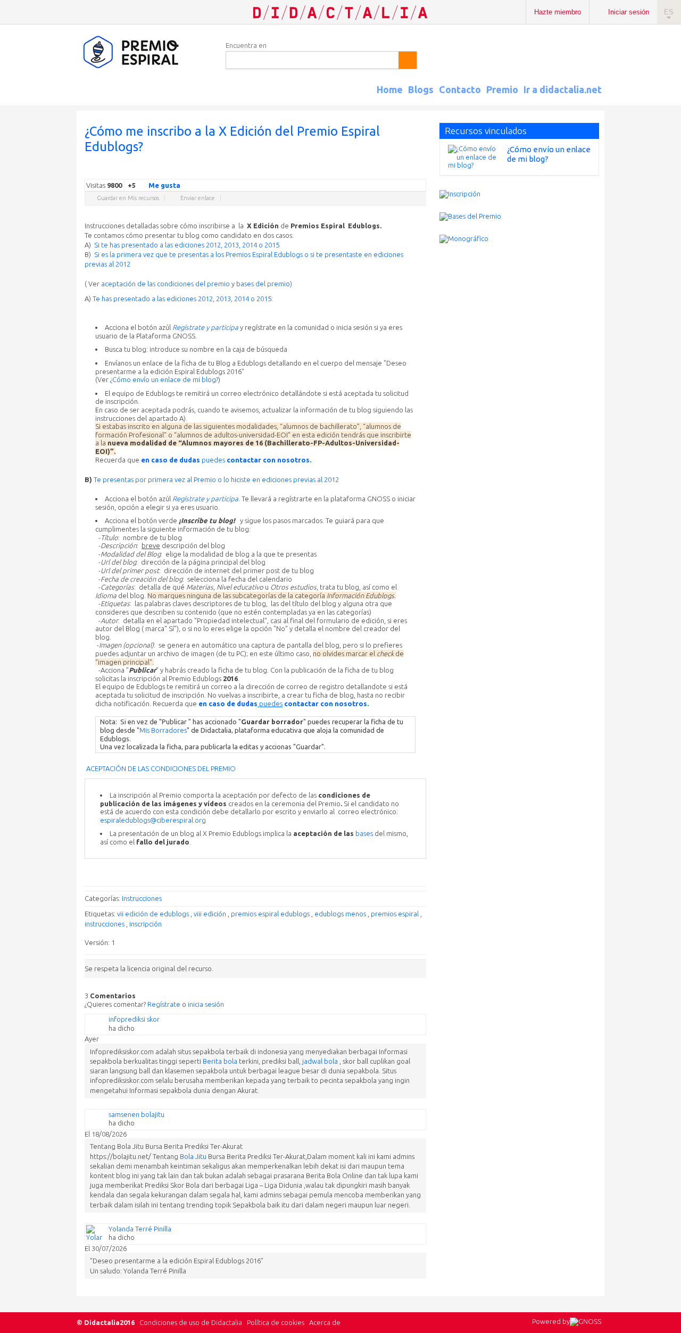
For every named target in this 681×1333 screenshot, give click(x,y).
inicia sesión (206, 1004)
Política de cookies (275, 1322)
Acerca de (324, 1322)
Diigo (421, 170)
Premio (502, 89)
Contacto (460, 89)
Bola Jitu (193, 1156)
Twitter (357, 170)
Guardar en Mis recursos (128, 198)
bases (363, 833)
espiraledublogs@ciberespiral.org (153, 820)
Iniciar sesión (628, 12)
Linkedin (389, 170)
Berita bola (220, 1061)
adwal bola (321, 1061)
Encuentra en (246, 45)
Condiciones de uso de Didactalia (190, 1322)
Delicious (378, 170)
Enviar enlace (197, 198)
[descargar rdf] (600, 99)
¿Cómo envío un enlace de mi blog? (164, 379)
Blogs (421, 89)
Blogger (410, 170)
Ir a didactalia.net (563, 89)
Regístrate (163, 1004)
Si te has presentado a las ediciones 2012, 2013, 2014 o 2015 (186, 245)
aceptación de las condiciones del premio (165, 283)
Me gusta (164, 185)
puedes (226, 459)
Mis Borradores (163, 730)
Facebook (367, 170)
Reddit (399, 170)
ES (669, 12)
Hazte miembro (557, 12)
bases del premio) (264, 283)
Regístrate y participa (205, 327)
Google (346, 170)
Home (390, 89)
